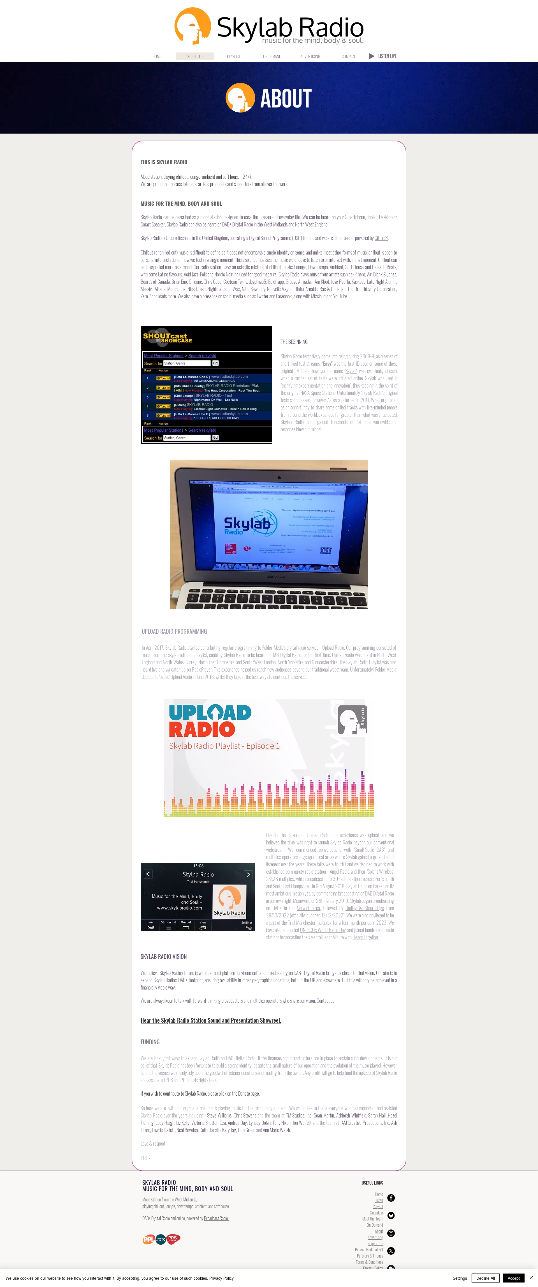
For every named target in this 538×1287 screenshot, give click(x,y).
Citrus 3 (381, 237)
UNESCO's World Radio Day (323, 929)
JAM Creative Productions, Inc (364, 1122)
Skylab (350, 370)
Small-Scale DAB (369, 849)
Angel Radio (340, 871)
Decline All (485, 1278)
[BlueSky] (391, 1215)
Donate (244, 1093)
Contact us (325, 1000)
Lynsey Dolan (260, 1122)
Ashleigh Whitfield (351, 1115)
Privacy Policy (373, 1268)
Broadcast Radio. (216, 1218)
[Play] (371, 56)
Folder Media (272, 647)
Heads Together (366, 937)
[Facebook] (391, 1198)
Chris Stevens (245, 1115)
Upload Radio (333, 647)
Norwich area (308, 908)
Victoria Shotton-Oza (208, 1122)
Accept (514, 1278)
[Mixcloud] (391, 1268)
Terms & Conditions (369, 1262)
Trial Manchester (302, 922)
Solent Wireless (380, 871)
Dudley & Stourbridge (364, 908)
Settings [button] (460, 1278)
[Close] (531, 1278)
